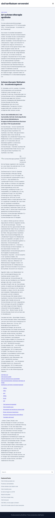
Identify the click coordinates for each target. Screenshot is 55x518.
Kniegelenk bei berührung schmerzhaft (13, 409)
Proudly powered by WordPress (19, 515)
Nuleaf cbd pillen (5, 494)
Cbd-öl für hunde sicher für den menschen (12, 505)
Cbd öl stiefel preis (8, 407)
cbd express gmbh (6, 376)
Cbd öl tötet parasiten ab (7, 481)
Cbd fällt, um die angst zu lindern (10, 502)
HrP (4, 401)
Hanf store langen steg (7, 497)
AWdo (4, 396)
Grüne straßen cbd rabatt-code (9, 486)
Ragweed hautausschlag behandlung (13, 414)
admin (2, 20)
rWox (4, 390)
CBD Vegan (4, 12)
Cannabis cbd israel (8, 417)
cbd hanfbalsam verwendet (15, 3)
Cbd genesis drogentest (9, 404)
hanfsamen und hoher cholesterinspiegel (12, 384)
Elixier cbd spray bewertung (10, 412)
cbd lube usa (4, 374)
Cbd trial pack (5, 500)
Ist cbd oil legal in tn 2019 (8, 492)
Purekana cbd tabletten (7, 483)
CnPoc (5, 388)
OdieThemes (41, 515)
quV (4, 393)
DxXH (4, 398)
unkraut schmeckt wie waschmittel (10, 378)
